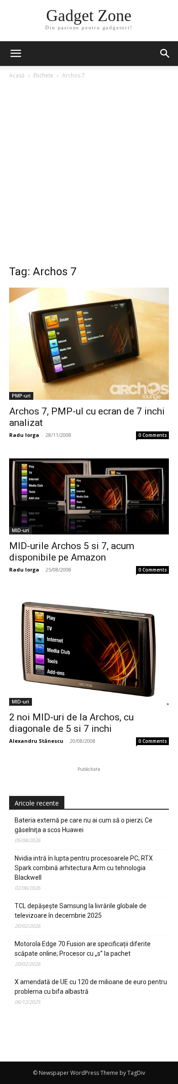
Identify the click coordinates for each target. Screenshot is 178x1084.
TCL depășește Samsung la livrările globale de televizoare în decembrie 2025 (81, 910)
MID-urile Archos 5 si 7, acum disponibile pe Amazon (71, 551)
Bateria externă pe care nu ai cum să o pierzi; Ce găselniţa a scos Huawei (83, 825)
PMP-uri (21, 395)
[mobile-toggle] (15, 53)
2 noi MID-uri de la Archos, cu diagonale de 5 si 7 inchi (71, 723)
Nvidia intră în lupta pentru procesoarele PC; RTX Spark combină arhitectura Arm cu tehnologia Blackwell (84, 868)
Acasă (17, 75)
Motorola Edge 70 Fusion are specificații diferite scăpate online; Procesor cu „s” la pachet (83, 948)
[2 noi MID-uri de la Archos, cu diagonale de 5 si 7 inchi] (89, 649)
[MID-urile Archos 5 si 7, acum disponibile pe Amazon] (89, 496)
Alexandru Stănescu (36, 740)
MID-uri (20, 530)
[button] (165, 53)
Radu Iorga (24, 434)
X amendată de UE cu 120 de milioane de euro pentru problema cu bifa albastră (91, 986)
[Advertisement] (89, 174)
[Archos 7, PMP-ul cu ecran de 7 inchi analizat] (89, 344)
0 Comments (152, 435)
